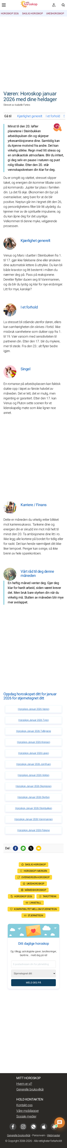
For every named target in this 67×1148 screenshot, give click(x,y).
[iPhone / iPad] (44, 1127)
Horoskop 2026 (10, 13)
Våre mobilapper (27, 1110)
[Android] (54, 1127)
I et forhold (53, 116)
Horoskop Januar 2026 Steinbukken (33, 808)
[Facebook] (15, 848)
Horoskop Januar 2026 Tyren (33, 720)
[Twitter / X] (31, 848)
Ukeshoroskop (55, 13)
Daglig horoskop (32, 13)
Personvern (38, 1135)
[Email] (38, 848)
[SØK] (63, 5)
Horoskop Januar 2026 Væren (33, 709)
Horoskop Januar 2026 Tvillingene (33, 731)
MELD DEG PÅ (33, 982)
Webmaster (53, 1135)
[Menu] (4, 5)
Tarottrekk (50, 896)
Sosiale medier (26, 1116)
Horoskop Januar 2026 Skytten (34, 797)
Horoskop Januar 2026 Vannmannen (33, 819)
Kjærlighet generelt (29, 116)
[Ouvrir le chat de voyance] (60, 1123)
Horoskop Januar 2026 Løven (33, 753)
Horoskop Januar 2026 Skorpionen (34, 786)
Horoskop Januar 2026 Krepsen (33, 742)
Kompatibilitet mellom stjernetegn (35, 909)
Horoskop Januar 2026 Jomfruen (33, 764)
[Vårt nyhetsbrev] (54, 5)
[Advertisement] (33, 51)
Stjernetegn (35, 915)
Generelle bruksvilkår (30, 1089)
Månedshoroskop (35, 890)
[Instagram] (23, 1127)
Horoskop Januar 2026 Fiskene (33, 830)
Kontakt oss (24, 1105)
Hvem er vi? (24, 1083)
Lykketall (35, 903)
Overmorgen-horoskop (35, 877)
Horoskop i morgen (35, 871)
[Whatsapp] (23, 848)
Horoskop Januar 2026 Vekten (33, 775)
